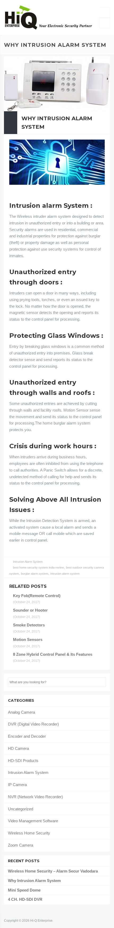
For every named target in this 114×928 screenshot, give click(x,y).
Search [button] (102, 682)
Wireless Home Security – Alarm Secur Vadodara (53, 871)
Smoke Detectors (29, 625)
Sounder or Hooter (30, 610)
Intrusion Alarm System (28, 561)
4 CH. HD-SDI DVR (25, 899)
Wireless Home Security (29, 833)
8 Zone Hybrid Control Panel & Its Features (52, 654)
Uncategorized (20, 809)
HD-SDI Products (23, 760)
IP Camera (17, 784)
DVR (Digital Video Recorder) (33, 724)
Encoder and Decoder (27, 736)
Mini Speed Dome (24, 890)
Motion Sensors (27, 639)
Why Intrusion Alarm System (56, 122)
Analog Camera (21, 712)
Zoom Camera (20, 845)
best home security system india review (38, 567)
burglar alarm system (34, 573)
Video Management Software (33, 821)
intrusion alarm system (65, 573)
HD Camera (18, 748)
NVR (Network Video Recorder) (35, 797)
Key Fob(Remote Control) (36, 595)
